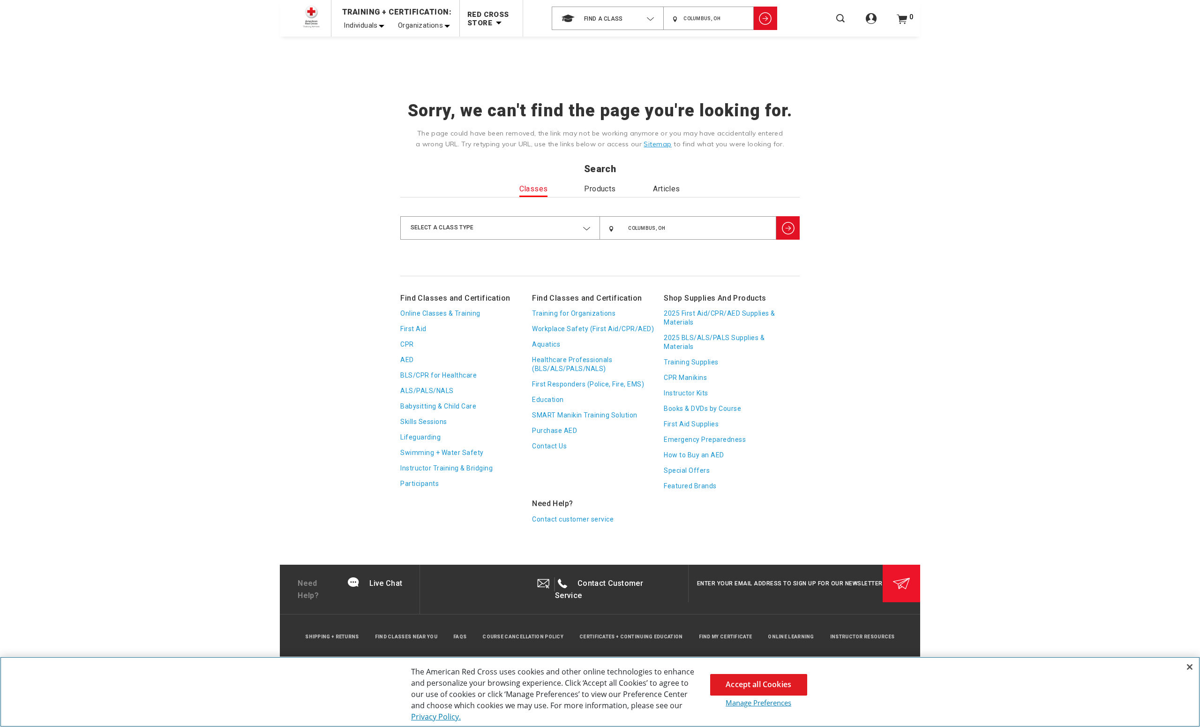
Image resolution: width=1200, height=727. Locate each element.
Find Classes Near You (406, 636)
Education (548, 399)
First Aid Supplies (691, 424)
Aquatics (546, 344)
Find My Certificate (725, 636)
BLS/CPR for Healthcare (438, 375)
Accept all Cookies (758, 684)
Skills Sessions (423, 421)
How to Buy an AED (694, 455)
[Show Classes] (765, 18)
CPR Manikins (685, 377)
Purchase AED (554, 430)
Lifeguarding (420, 437)
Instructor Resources (862, 636)
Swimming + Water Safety (442, 452)
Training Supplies (691, 362)
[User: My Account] (871, 23)
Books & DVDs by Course (702, 408)
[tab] (533, 191)
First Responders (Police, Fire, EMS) (588, 384)
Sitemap (658, 144)
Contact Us (549, 446)
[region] (600, 692)
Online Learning (791, 636)
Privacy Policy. (436, 717)
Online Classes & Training (440, 313)
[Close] (1189, 667)
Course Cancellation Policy (522, 636)
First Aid (413, 329)
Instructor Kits (686, 393)
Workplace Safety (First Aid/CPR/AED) (593, 329)
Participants (419, 483)
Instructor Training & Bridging (446, 468)
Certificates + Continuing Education (631, 636)
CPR (407, 344)
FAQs (459, 636)
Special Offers (687, 470)
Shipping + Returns (332, 636)
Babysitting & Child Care (438, 406)
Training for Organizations (573, 313)
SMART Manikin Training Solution (585, 415)
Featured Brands (690, 486)
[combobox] (608, 18)
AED (407, 360)
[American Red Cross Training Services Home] (311, 16)
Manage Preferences (758, 702)
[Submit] (901, 583)
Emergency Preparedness (705, 439)
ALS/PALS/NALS (427, 390)
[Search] (840, 24)
